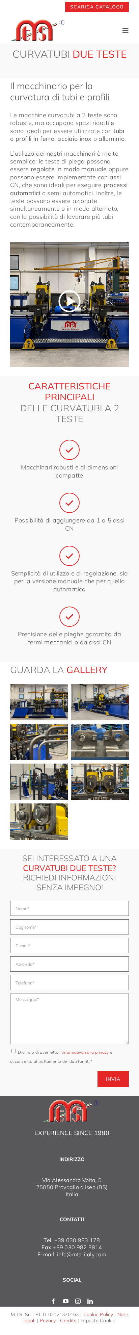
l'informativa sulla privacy (84, 1052)
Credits (68, 1320)
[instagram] (78, 1301)
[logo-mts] (72, 1102)
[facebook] (53, 1301)
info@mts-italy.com (81, 1254)
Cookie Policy (98, 1314)
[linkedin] (90, 1301)
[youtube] (65, 1301)
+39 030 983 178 (77, 1240)
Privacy (48, 1320)
